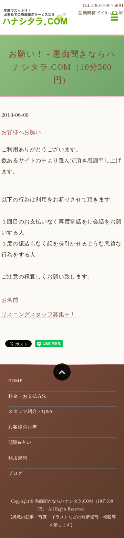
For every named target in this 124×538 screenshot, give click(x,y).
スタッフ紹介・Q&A (30, 411)
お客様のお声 (22, 426)
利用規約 (18, 457)
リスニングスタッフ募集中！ (38, 314)
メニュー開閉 (114, 17)
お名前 (10, 300)
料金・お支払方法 (27, 396)
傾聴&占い (19, 442)
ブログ (15, 473)
